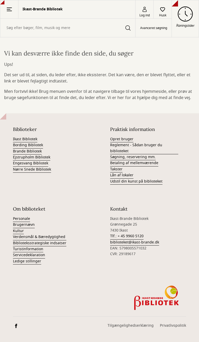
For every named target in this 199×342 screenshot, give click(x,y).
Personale (21, 218)
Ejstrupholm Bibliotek (31, 157)
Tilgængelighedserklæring (131, 325)
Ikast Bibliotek (25, 139)
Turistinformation (28, 249)
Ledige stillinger (27, 261)
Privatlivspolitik (173, 325)
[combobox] (67, 28)
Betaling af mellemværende (134, 163)
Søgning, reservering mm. (133, 157)
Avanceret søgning (153, 28)
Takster (116, 169)
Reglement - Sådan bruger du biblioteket (136, 147)
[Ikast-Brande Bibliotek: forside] (157, 297)
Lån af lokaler (121, 175)
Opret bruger (121, 139)
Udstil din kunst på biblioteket (136, 181)
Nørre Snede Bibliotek (32, 169)
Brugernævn (24, 224)
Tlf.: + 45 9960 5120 (127, 236)
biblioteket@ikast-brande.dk (134, 242)
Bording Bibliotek (28, 145)
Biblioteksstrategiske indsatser (39, 243)
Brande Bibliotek (27, 151)
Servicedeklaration (29, 255)
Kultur (18, 231)
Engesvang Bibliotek (30, 163)
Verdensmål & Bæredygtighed (39, 237)
